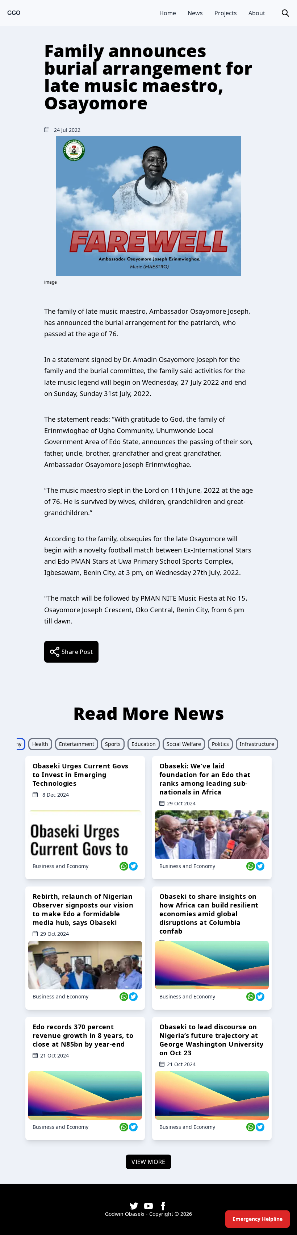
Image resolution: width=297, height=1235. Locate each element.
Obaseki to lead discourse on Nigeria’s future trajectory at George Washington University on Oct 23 (211, 1039)
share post (77, 652)
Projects (225, 13)
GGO (13, 13)
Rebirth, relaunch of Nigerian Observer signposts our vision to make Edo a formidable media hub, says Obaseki (83, 909)
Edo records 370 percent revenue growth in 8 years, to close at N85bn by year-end (83, 1035)
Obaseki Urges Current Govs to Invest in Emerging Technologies (81, 775)
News (195, 13)
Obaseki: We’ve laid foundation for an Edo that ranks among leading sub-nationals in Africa (205, 779)
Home (167, 13)
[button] (285, 13)
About (256, 13)
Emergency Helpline (258, 1218)
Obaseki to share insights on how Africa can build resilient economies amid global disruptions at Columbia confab (209, 913)
